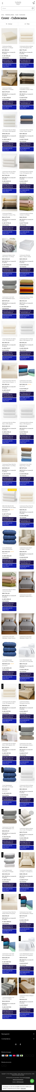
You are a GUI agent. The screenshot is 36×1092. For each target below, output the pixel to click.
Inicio (2, 15)
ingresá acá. (27, 1077)
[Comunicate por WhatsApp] (32, 1081)
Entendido (23, 1088)
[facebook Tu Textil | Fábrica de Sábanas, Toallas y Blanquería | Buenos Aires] (20, 1044)
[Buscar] (32, 8)
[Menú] (2, 3)
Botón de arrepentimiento (18, 1079)
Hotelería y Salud (9, 15)
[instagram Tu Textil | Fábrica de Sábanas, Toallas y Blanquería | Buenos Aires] (16, 1044)
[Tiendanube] (18, 1082)
